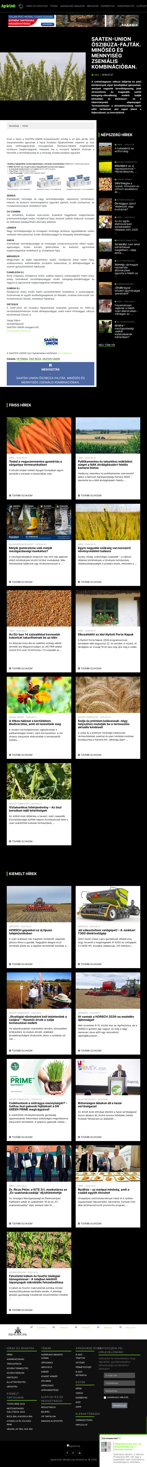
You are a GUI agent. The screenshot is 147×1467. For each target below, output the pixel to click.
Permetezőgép (83, 1367)
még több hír (107, 344)
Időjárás (46, 1381)
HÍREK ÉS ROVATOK (37, 6)
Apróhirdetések (50, 1390)
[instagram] (73, 1453)
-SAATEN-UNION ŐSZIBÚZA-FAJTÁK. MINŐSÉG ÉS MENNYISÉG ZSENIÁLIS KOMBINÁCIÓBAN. (50, 376)
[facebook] (67, 1453)
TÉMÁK (54, 6)
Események (81, 1397)
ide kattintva (64, 353)
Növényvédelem (15, 1373)
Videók (79, 1393)
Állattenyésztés (16, 1382)
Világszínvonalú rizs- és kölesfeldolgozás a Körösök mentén (127, 1446)
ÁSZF (78, 1402)
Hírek (96, 75)
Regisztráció (48, 1407)
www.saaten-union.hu (18, 330)
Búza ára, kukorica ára (19, 1416)
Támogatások (14, 1364)
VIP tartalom (48, 1416)
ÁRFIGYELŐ (46, 1367)
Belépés (45, 1412)
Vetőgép (80, 1362)
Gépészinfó (47, 1385)
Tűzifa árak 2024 (16, 1404)
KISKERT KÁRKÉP (49, 1376)
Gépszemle (47, 1362)
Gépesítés (12, 1386)
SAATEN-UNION (51, 358)
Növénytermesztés (17, 1368)
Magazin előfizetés (52, 1421)
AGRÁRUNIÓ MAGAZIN (72, 6)
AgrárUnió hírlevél (118, 1397)
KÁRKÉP (45, 1372)
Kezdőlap (14, 125)
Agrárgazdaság (15, 1359)
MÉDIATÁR (92, 6)
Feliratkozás (119, 1405)
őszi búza (35, 358)
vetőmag (22, 358)
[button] (20, 6)
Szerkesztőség (84, 1420)
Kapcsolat (82, 1424)
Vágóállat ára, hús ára (20, 1429)
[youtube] (79, 1453)
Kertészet (12, 1377)
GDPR (78, 1407)
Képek (79, 1388)
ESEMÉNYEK (108, 6)
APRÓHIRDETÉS (125, 6)
